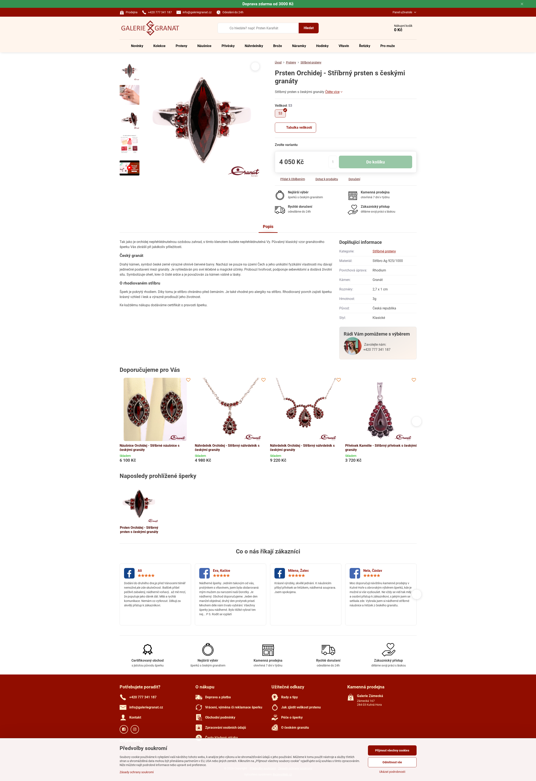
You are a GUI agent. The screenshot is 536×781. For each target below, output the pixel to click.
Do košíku (375, 162)
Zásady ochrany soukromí (137, 772)
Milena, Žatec (298, 571)
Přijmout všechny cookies (392, 750)
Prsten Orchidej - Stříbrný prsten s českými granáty (139, 530)
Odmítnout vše (392, 762)
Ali (140, 571)
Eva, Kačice (221, 571)
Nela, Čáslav (372, 571)
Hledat (309, 28)
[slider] (146, 575)
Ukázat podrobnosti (392, 771)
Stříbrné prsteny (384, 251)
